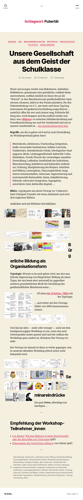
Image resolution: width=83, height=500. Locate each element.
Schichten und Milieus (29, 472)
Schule (41, 472)
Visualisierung (47, 45)
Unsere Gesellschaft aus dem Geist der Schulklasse (41, 61)
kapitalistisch (67, 42)
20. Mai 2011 (43, 78)
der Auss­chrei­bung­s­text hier (53, 126)
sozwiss (28, 78)
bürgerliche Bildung (64, 457)
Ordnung (68, 470)
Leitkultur (44, 470)
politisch (33, 45)
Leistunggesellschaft (31, 470)
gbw (41, 462)
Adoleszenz (29, 457)
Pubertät (16, 472)
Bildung (12, 42)
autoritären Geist (42, 457)
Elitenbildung (18, 462)
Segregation (28, 475)
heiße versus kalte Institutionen (34, 465)
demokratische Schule (38, 459)
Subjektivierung (40, 475)
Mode (62, 470)
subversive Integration (56, 475)
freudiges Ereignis (31, 462)
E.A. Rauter (18, 436)
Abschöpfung (18, 457)
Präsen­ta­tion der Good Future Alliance (33, 443)
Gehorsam (48, 462)
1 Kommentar (59, 78)
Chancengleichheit (20, 459)
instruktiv (52, 42)
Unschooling (18, 478)
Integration (41, 467)
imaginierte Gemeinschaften (24, 467)
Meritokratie (54, 470)
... (41, 5)
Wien (26, 478)
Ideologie (65, 465)
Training (69, 475)
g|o (20, 42)
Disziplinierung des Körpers (58, 459)
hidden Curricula (54, 465)
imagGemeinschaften (34, 42)
